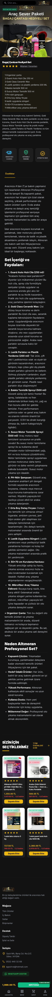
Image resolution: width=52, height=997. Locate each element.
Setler (5, 919)
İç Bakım (6, 915)
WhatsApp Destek (17, 974)
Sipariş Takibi (8, 936)
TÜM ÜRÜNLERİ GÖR (41, 745)
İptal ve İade (8, 940)
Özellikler (10, 173)
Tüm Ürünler (8, 911)
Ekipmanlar (7, 923)
